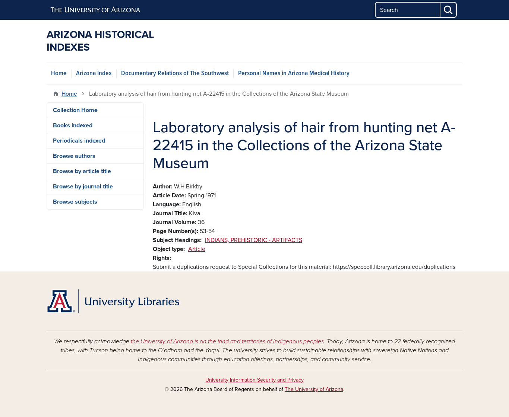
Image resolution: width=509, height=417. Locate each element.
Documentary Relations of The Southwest (175, 73)
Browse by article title (82, 171)
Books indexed (72, 125)
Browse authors (74, 156)
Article (196, 249)
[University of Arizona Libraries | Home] (113, 301)
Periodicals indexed (79, 140)
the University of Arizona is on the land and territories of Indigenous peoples (227, 341)
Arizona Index (94, 73)
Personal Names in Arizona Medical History (294, 73)
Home (59, 73)
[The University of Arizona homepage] (95, 10)
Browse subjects (75, 202)
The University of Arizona (314, 389)
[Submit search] (448, 10)
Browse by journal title (83, 186)
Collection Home (75, 110)
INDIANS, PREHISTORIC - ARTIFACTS (253, 240)
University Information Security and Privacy (254, 380)
